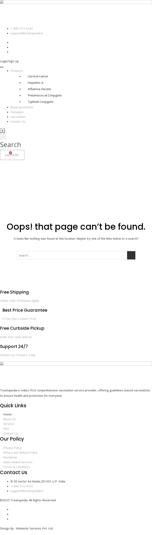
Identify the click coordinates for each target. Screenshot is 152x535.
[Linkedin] (11, 52)
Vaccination (18, 117)
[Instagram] (11, 514)
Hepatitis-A (35, 83)
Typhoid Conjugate (40, 102)
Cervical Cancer (38, 76)
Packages (17, 112)
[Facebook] (11, 509)
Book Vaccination (21, 107)
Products (16, 71)
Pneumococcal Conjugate (45, 95)
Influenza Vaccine (39, 89)
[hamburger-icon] (1, 67)
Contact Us (18, 121)
